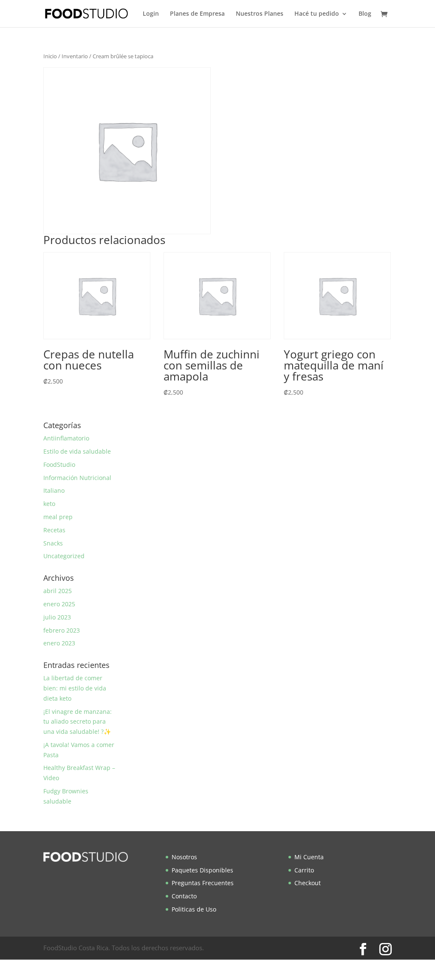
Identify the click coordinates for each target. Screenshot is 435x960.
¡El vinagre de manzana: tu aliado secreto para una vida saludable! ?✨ (77, 721)
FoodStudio (59, 464)
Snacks (53, 543)
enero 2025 (59, 604)
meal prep (58, 517)
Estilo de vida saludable (77, 451)
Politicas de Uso (194, 909)
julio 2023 (57, 617)
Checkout (307, 883)
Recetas (54, 530)
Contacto (184, 896)
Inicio (50, 56)
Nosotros (184, 857)
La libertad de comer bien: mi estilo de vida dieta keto (74, 688)
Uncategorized (64, 556)
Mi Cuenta (309, 857)
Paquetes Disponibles (202, 870)
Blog (365, 14)
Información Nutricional (77, 478)
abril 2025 (57, 591)
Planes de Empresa (197, 14)
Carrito (304, 870)
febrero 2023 (61, 630)
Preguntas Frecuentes (203, 883)
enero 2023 (59, 643)
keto (49, 504)
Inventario (75, 56)
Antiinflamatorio (66, 438)
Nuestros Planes (259, 14)
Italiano (54, 490)
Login (151, 14)
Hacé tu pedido (316, 14)
